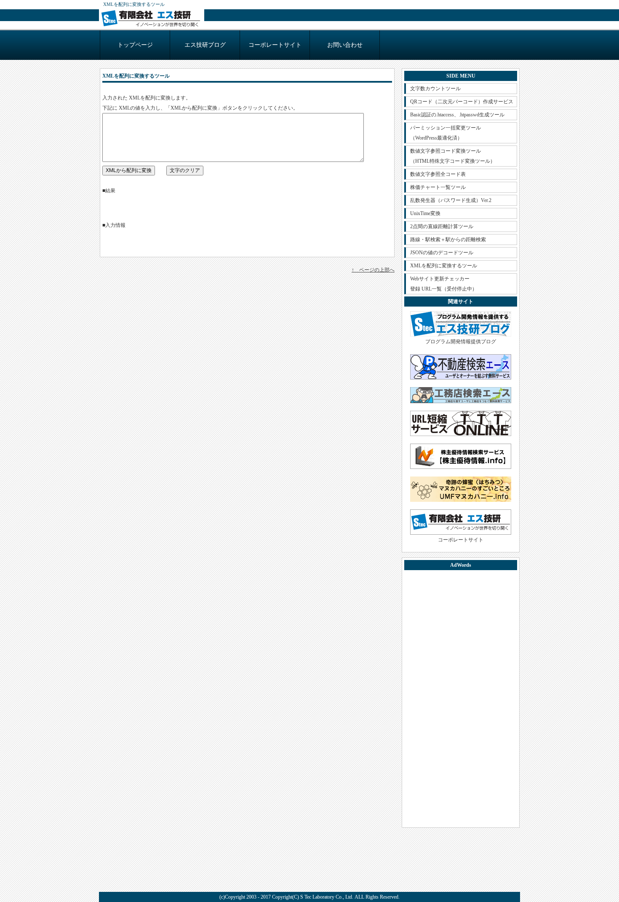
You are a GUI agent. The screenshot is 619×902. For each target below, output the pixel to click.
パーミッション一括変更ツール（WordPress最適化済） (445, 133)
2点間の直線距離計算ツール (441, 226)
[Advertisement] (460, 698)
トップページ (135, 45)
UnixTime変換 (425, 213)
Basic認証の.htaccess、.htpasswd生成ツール (457, 115)
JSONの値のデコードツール (441, 253)
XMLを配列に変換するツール (443, 266)
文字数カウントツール (435, 89)
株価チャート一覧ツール (438, 187)
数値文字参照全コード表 (438, 174)
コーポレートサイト (274, 45)
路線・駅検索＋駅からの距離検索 (448, 239)
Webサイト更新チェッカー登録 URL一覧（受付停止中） (443, 284)
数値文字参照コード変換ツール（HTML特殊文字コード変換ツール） (452, 156)
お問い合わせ (345, 45)
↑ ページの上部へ (373, 270)
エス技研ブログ (205, 45)
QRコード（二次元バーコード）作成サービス (461, 102)
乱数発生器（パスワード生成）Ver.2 (450, 200)
